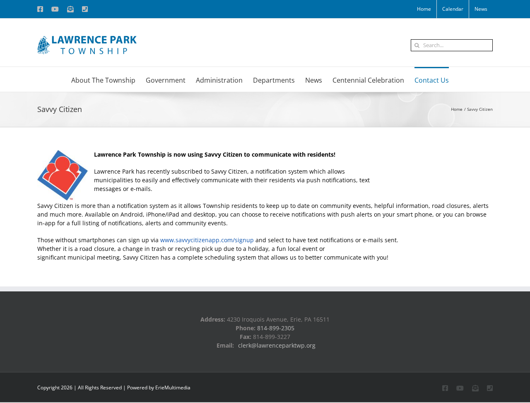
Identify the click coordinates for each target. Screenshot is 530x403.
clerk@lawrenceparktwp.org (277, 345)
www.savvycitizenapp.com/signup (207, 240)
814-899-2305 (275, 328)
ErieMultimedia (172, 387)
